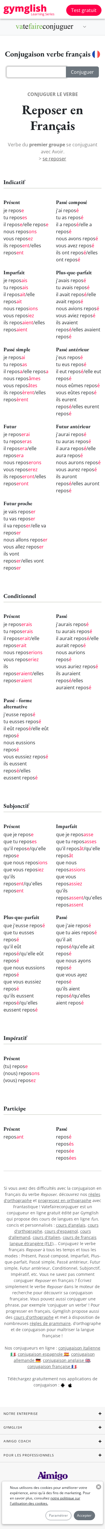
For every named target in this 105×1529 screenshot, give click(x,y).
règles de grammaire (50, 1323)
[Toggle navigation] (85, 27)
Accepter (84, 1515)
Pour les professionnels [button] (29, 1455)
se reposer (54, 158)
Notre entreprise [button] (21, 1413)
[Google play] (63, 1385)
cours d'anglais (70, 1225)
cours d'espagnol (61, 1231)
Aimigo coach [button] (17, 1441)
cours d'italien (46, 1237)
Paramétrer (58, 1515)
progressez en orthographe (64, 1200)
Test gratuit (84, 10)
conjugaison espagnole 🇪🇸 (43, 1354)
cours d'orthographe (34, 1317)
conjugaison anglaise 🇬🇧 (66, 1360)
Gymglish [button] (13, 1427)
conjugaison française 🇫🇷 (51, 1366)
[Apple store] (70, 1385)
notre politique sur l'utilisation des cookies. (45, 1501)
